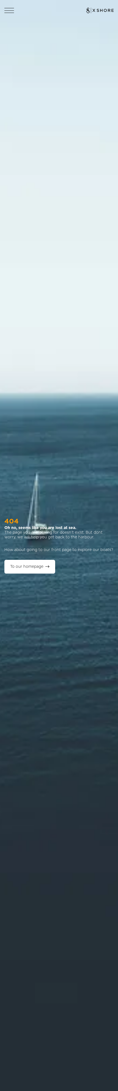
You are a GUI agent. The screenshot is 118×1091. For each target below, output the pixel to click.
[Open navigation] (9, 10)
